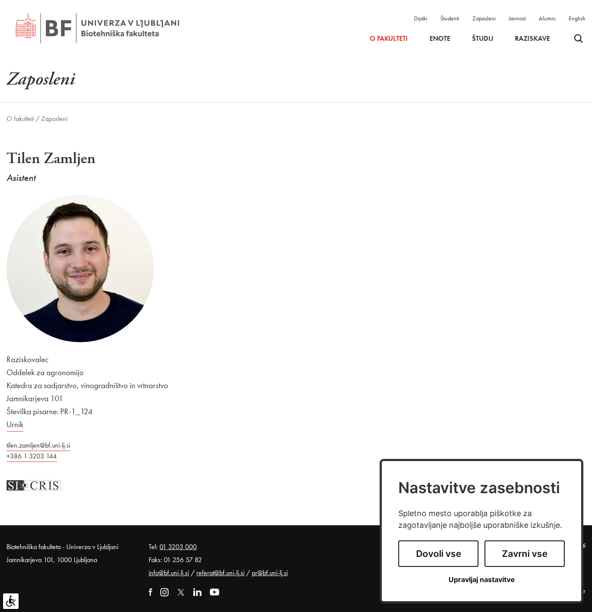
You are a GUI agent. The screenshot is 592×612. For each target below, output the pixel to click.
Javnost (517, 18)
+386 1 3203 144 (32, 456)
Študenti (449, 18)
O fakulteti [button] (389, 39)
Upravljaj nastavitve (482, 580)
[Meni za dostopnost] (11, 601)
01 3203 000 (178, 546)
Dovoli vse (438, 553)
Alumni (547, 18)
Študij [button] (482, 39)
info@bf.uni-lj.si (169, 572)
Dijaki (420, 18)
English (577, 18)
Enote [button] (439, 39)
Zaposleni (484, 18)
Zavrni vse (524, 553)
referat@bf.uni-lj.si (220, 572)
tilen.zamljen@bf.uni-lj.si (38, 445)
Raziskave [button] (532, 39)
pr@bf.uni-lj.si (270, 572)
